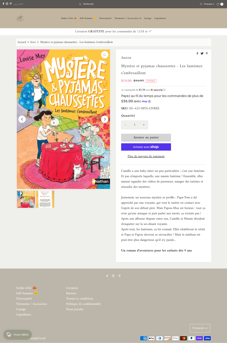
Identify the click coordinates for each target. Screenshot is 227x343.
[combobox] (113, 4)
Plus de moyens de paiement (146, 156)
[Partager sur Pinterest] (207, 54)
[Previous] (22, 119)
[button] (163, 90)
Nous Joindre (74, 309)
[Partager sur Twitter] (202, 54)
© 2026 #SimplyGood (30, 338)
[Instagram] (7, 4)
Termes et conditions (79, 299)
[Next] (104, 119)
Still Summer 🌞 (88, 18)
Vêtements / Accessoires (127, 18)
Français (208, 4)
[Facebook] (3, 4)
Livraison (72, 288)
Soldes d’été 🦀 (69, 18)
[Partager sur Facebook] (198, 54)
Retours (71, 293)
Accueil (22, 42)
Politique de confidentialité (83, 304)
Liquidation (160, 18)
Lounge (147, 18)
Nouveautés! (105, 18)
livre (33, 42)
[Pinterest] (11, 4)
